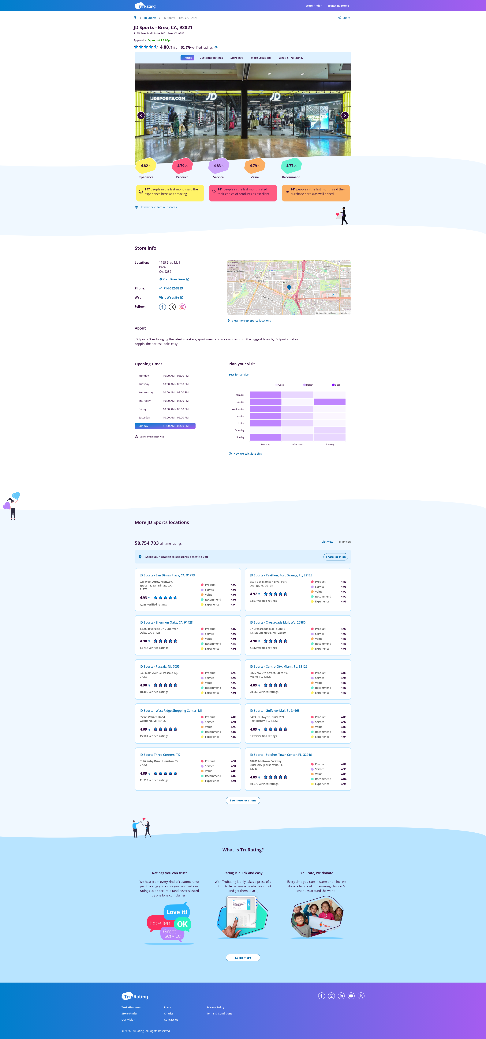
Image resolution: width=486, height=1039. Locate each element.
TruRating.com (131, 1007)
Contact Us (171, 1019)
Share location (336, 557)
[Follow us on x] (174, 307)
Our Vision (128, 1019)
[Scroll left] (141, 115)
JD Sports (150, 18)
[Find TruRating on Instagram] (331, 995)
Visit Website (169, 297)
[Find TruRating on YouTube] (351, 995)
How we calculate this (248, 453)
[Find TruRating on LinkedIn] (341, 995)
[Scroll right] (345, 115)
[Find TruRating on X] (361, 995)
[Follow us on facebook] (164, 307)
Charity (169, 1013)
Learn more (243, 957)
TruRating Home (338, 5)
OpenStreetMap (327, 313)
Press (167, 1007)
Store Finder (314, 5)
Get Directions (174, 279)
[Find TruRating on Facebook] (321, 995)
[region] (243, 115)
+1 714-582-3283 (171, 288)
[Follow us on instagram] (184, 307)
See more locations (243, 800)
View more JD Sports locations (251, 320)
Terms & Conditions (219, 1013)
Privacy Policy (215, 1007)
